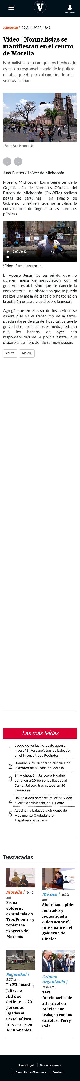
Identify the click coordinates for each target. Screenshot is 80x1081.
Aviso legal (26, 1065)
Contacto (58, 1072)
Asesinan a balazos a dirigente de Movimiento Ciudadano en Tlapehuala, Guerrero (41, 815)
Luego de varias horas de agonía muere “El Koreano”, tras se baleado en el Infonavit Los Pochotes (42, 750)
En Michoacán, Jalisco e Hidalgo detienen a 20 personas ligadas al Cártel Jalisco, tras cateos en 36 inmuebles (20, 1008)
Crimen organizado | (54, 979)
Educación (10, 28)
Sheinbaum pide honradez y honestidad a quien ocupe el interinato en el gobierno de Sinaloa (57, 922)
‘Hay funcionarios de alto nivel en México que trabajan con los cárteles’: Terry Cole (57, 1009)
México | (51, 894)
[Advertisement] (40, 537)
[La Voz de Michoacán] (40, 6)
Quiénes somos (50, 1065)
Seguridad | (17, 974)
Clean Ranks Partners (31, 1072)
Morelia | (15, 892)
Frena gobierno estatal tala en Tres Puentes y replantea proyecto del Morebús (20, 919)
